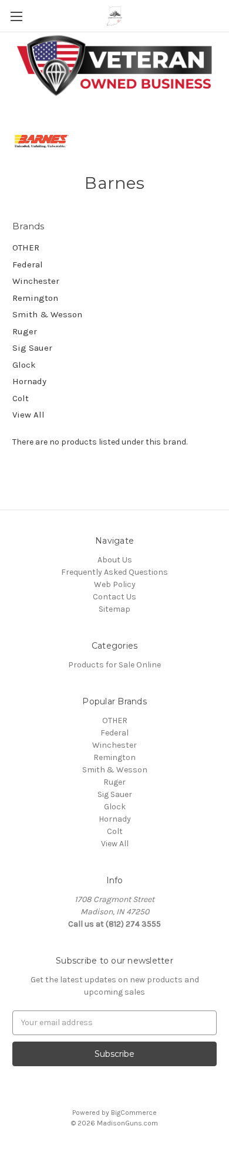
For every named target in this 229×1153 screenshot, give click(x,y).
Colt (20, 398)
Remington (35, 298)
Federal (27, 264)
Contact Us (114, 597)
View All (28, 414)
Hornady (29, 381)
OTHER (25, 247)
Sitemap (114, 609)
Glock (24, 365)
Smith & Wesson (47, 314)
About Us (114, 560)
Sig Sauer (32, 347)
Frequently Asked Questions (114, 572)
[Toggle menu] (16, 16)
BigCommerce (134, 1112)
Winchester (35, 281)
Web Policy (115, 584)
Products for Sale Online (114, 665)
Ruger (24, 331)
